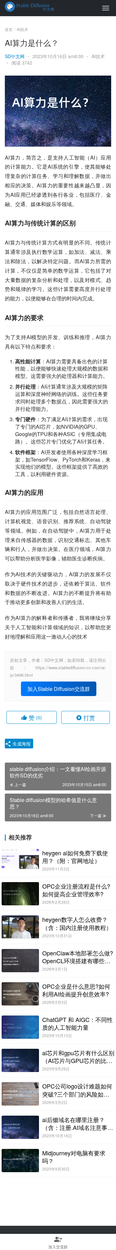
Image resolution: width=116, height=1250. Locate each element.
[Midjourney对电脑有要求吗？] (20, 1160)
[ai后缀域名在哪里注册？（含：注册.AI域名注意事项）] (20, 1127)
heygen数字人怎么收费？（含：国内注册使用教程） (77, 923)
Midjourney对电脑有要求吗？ (73, 1156)
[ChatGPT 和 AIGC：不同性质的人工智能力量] (20, 1027)
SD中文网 (14, 56)
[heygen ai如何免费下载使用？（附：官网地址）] (20, 860)
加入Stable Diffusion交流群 (58, 689)
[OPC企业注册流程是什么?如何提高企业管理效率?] (20, 893)
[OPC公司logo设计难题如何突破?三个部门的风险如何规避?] (20, 1093)
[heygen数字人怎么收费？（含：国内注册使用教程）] (20, 927)
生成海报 (21, 743)
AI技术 (98, 56)
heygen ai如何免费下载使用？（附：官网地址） (75, 856)
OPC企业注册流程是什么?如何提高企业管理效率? (76, 890)
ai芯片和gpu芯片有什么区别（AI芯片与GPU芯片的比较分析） (78, 1056)
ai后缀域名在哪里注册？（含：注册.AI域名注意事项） (74, 1123)
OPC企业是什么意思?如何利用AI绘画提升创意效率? (76, 990)
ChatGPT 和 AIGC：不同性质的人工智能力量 (77, 1023)
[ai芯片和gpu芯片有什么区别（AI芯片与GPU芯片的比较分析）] (20, 1060)
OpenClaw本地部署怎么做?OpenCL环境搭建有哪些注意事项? (77, 956)
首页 (9, 29)
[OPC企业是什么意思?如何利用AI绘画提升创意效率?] (20, 993)
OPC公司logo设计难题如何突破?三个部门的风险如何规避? (77, 1090)
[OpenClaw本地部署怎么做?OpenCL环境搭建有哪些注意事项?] (20, 960)
